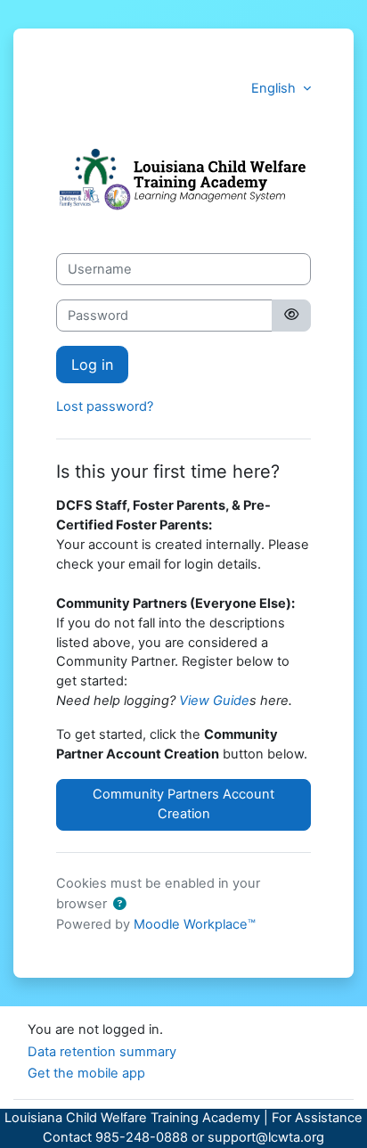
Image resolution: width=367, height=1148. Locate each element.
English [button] (275, 88)
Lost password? (104, 406)
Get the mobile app (86, 1073)
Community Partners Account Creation (183, 804)
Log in (92, 364)
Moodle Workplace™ (195, 924)
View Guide (214, 701)
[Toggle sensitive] (291, 315)
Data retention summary (102, 1052)
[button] (119, 904)
